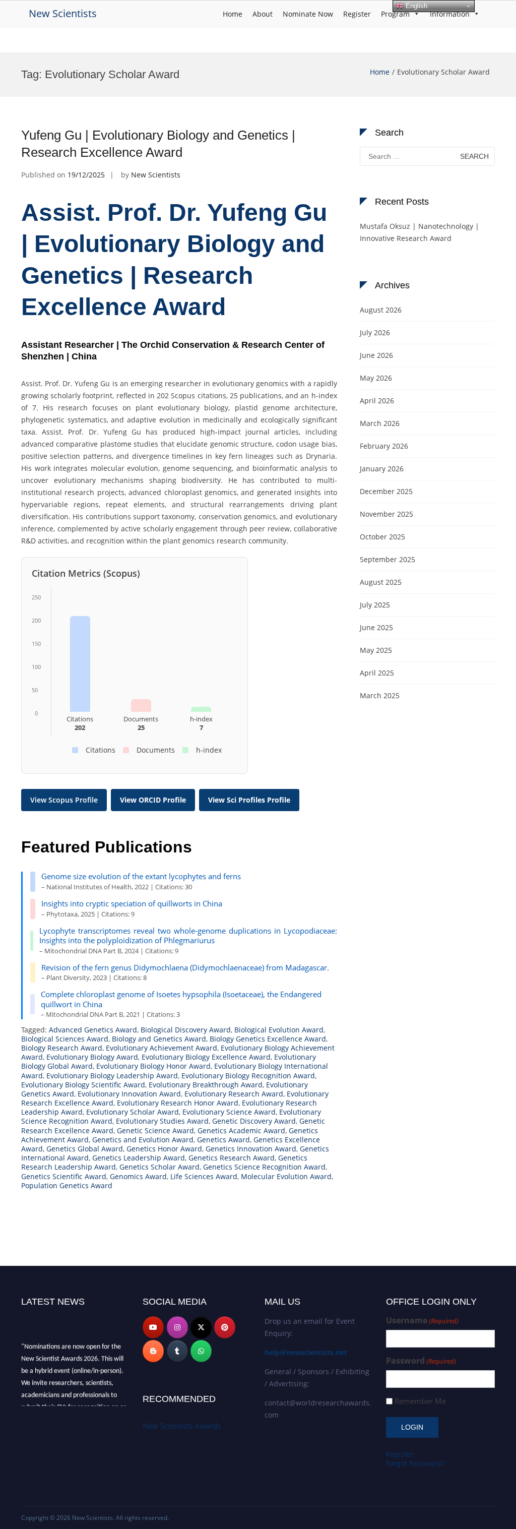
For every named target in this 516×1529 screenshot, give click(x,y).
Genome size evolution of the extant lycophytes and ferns (141, 876)
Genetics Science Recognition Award (264, 1167)
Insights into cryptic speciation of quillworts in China (131, 903)
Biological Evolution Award (279, 1029)
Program (395, 14)
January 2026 (382, 468)
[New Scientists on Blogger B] (153, 1351)
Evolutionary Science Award (229, 1112)
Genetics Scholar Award (159, 1167)
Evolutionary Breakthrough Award (206, 1084)
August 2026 (381, 310)
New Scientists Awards (182, 1426)
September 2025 (387, 559)
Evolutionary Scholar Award (132, 1112)
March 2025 (380, 695)
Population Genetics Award (66, 1185)
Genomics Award (138, 1176)
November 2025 (386, 514)
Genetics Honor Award (164, 1148)
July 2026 (375, 332)
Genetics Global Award (84, 1148)
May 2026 (376, 378)
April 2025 (377, 673)
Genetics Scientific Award (63, 1176)
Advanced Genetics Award (93, 1029)
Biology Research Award (61, 1048)
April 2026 (377, 400)
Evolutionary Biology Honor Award (153, 1066)
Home (232, 14)
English (415, 6)
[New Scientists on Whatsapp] (201, 1351)
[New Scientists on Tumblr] (177, 1351)
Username (422, 1320)
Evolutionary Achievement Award (161, 1048)
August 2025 (381, 582)
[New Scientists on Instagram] (177, 1327)
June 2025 (376, 627)
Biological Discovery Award (186, 1029)
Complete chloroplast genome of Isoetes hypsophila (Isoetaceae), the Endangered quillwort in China (181, 999)
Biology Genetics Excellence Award (268, 1039)
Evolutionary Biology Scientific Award (83, 1084)
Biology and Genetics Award (159, 1039)
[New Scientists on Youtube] (153, 1327)
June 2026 (376, 355)
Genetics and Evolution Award (143, 1139)
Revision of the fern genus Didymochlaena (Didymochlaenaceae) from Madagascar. (185, 967)
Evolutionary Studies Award (162, 1121)
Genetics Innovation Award (251, 1148)
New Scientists (63, 13)
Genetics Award (223, 1139)
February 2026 (384, 446)
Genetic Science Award (155, 1130)
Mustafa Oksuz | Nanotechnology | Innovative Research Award (419, 232)
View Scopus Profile (64, 800)
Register (357, 14)
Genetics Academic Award (241, 1130)
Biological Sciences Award (64, 1039)
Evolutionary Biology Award (92, 1057)
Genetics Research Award (231, 1158)
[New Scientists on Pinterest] (224, 1327)
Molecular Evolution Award (286, 1176)
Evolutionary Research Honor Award (177, 1103)
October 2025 (382, 536)
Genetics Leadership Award (138, 1158)
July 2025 (375, 604)
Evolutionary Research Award (233, 1093)
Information (450, 14)
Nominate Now (308, 14)
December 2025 (386, 491)
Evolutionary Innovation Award (129, 1093)
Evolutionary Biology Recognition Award (248, 1075)
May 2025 (376, 650)
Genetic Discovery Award (254, 1121)
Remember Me (420, 1401)
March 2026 (380, 423)
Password (421, 1361)
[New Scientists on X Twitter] (201, 1327)
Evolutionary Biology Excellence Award (206, 1057)
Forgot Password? (415, 1463)
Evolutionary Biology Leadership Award (112, 1075)
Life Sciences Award (203, 1176)
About (262, 14)
